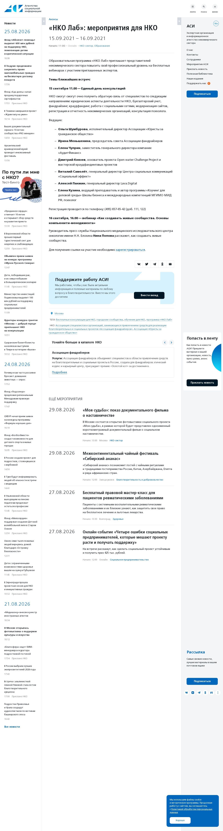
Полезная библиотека (200, 73)
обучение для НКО (134, 319)
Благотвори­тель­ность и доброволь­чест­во (140, 479)
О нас (190, 49)
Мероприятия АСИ (197, 64)
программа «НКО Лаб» (159, 319)
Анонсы (53, 19)
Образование (102, 45)
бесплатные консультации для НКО (75, 319)
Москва (59, 313)
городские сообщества (110, 319)
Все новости (12, 726)
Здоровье (118, 519)
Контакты (192, 54)
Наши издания (195, 78)
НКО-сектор (86, 45)
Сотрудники (194, 59)
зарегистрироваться (130, 249)
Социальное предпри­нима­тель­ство (129, 559)
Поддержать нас (196, 83)
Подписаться (202, 94)
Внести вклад (149, 295)
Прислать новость (197, 69)
